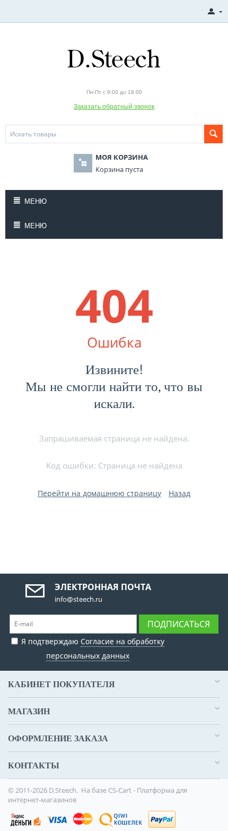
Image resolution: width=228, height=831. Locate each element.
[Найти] (213, 134)
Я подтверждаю (92, 648)
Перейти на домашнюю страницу (99, 493)
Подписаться (178, 624)
